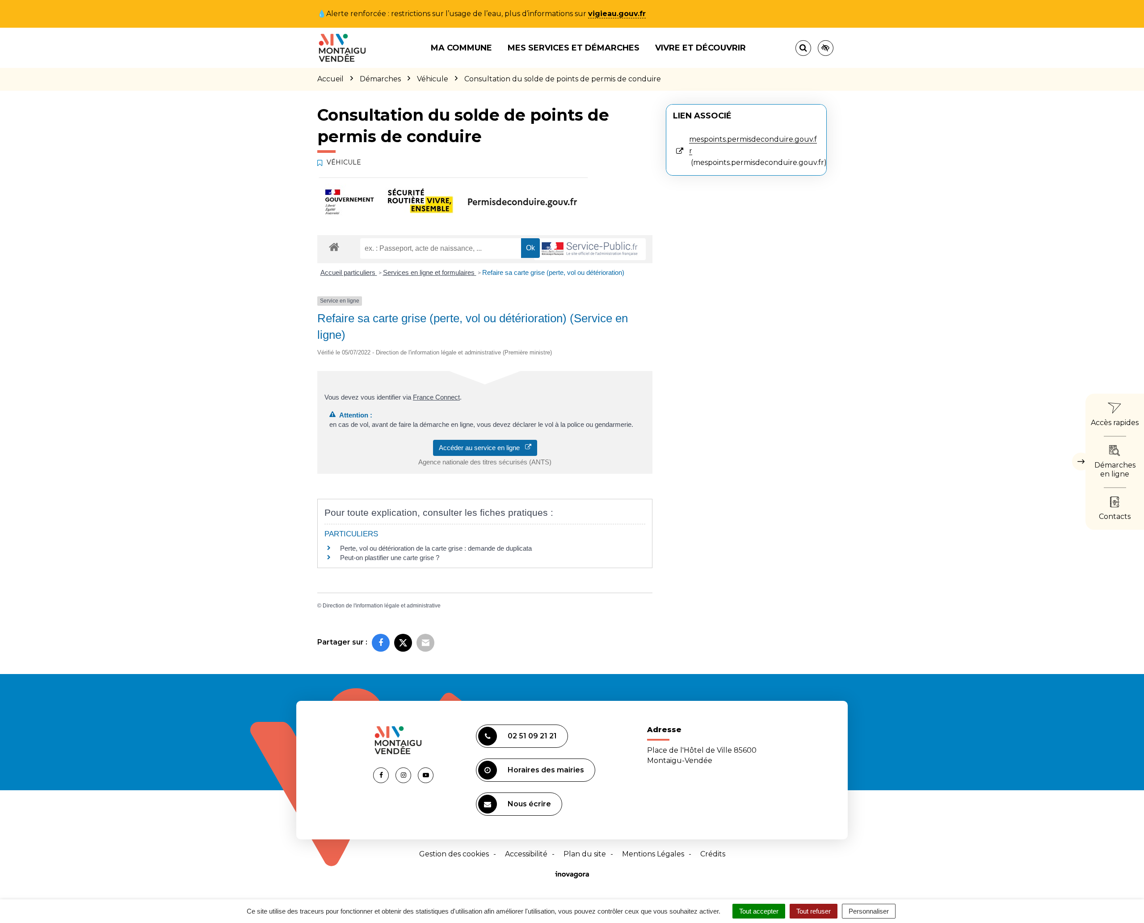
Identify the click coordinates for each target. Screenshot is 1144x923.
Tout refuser (813, 911)
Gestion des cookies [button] (454, 854)
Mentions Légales (653, 854)
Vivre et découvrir (700, 48)
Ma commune (461, 48)
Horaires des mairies (546, 770)
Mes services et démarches (573, 48)
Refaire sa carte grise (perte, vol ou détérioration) (553, 272)
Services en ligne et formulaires (429, 272)
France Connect (436, 397)
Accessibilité (526, 854)
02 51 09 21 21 (532, 736)
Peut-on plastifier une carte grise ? (389, 557)
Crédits (712, 854)
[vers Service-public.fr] (590, 249)
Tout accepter (758, 911)
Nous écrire (529, 804)
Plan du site (585, 854)
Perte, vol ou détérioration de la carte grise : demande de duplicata (436, 548)
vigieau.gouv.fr (617, 13)
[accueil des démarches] (334, 246)
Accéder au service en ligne (482, 447)
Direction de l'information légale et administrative (382, 606)
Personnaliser (869, 911)
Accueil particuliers (348, 272)
